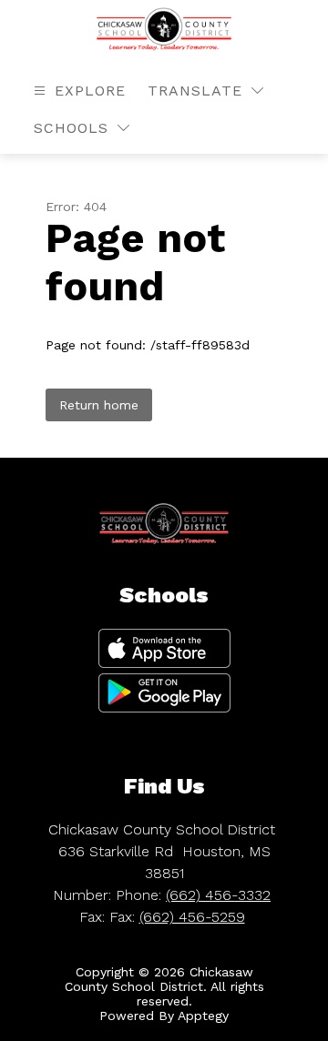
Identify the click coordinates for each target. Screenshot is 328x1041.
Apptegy (203, 1015)
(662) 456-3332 (218, 895)
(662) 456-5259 (192, 916)
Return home (98, 405)
